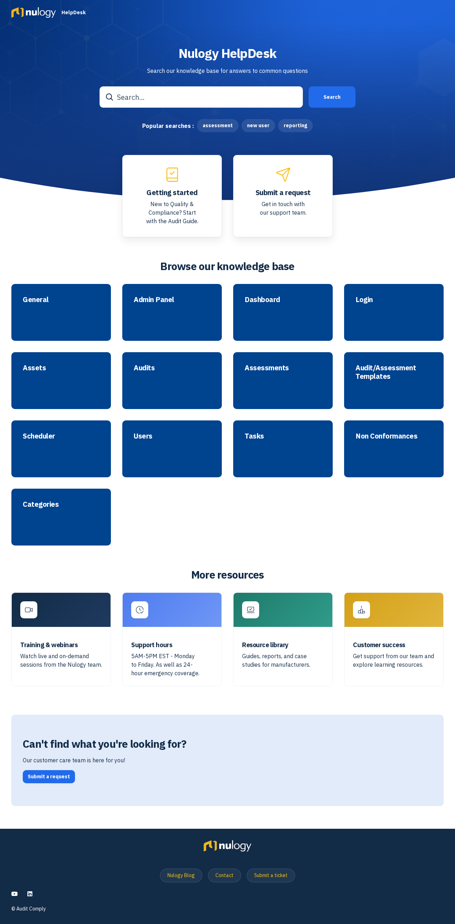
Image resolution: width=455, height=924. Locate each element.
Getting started (172, 192)
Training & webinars (48, 645)
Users (143, 436)
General (36, 299)
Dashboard (262, 299)
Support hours (151, 645)
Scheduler (39, 436)
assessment (218, 125)
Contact (224, 875)
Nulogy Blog (181, 875)
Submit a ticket (271, 875)
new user (258, 125)
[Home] (33, 12)
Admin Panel (154, 299)
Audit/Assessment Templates (385, 372)
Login (364, 299)
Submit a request (283, 192)
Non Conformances (386, 436)
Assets (34, 368)
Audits (144, 368)
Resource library (265, 645)
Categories (41, 504)
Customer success (379, 645)
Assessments (267, 368)
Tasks (254, 436)
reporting (295, 125)
